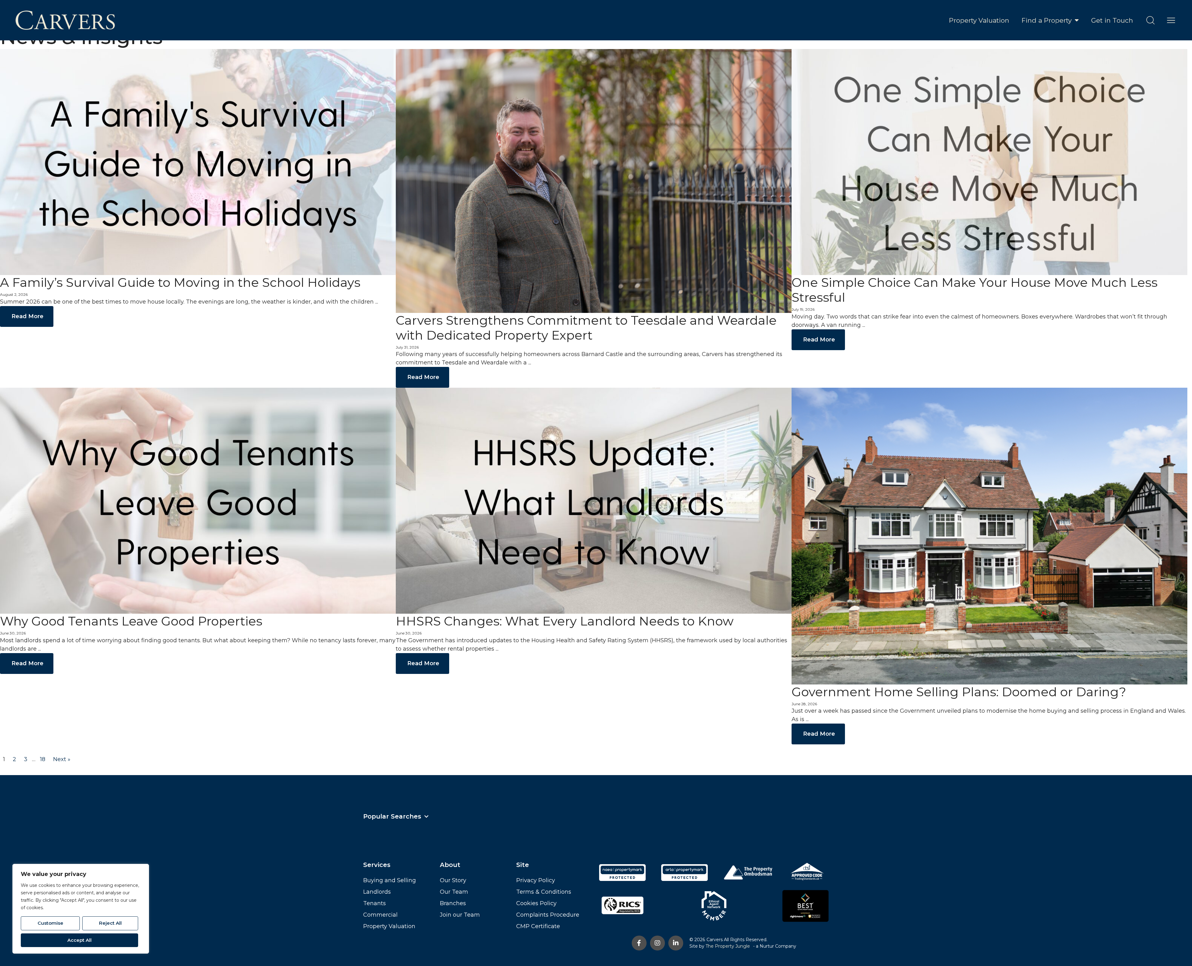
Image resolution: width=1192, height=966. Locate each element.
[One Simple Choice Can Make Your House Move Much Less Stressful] (989, 161)
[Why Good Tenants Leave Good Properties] (198, 500)
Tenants (374, 903)
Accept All (79, 940)
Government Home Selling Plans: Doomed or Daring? (959, 691)
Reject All (110, 923)
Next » (61, 759)
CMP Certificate (538, 926)
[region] (80, 909)
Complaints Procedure (547, 914)
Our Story (453, 880)
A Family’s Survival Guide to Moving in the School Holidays (180, 282)
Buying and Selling (389, 880)
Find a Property (1047, 20)
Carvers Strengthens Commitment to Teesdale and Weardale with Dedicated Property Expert (586, 328)
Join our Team (460, 914)
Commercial (380, 914)
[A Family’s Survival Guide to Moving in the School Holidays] (198, 161)
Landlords (377, 891)
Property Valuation (979, 20)
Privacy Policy (535, 880)
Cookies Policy (536, 903)
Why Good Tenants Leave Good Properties (131, 621)
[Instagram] (657, 943)
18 (42, 759)
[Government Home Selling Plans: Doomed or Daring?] (989, 535)
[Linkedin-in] (675, 943)
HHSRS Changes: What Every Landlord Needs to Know (565, 621)
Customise (50, 923)
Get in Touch (1112, 20)
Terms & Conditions (543, 891)
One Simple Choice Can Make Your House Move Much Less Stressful (975, 290)
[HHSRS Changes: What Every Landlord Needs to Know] (594, 500)
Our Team (454, 891)
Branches (453, 903)
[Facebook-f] (639, 943)
